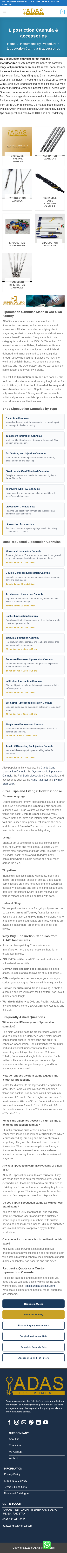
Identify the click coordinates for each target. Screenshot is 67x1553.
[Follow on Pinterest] (31, 1422)
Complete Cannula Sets (33, 1347)
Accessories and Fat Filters (33, 1358)
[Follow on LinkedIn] (38, 1422)
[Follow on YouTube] (45, 1422)
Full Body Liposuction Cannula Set (38, 775)
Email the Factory (33, 1314)
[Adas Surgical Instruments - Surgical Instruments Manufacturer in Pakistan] (33, 11)
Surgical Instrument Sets (33, 1336)
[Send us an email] (23, 1422)
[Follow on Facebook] (9, 1422)
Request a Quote (33, 1304)
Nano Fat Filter (39, 779)
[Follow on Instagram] (16, 1422)
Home (11, 43)
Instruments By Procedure (38, 43)
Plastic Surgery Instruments (33, 1325)
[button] (4, 12)
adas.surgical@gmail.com (40, 1285)
